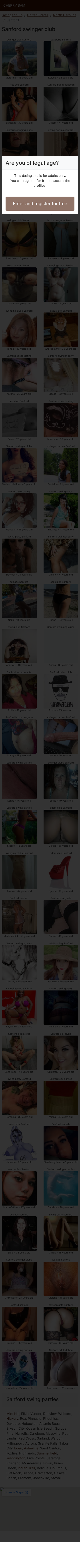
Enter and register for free (40, 203)
